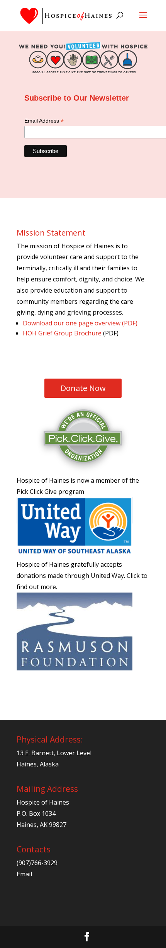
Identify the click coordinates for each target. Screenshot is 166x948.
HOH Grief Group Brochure (62, 333)
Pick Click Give (37, 491)
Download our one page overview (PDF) (80, 323)
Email (24, 874)
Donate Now (83, 388)
